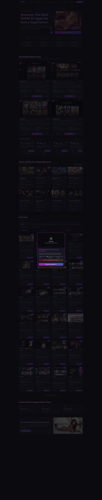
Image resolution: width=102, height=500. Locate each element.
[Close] (63, 234)
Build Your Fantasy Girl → (51, 264)
